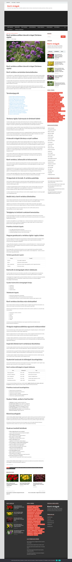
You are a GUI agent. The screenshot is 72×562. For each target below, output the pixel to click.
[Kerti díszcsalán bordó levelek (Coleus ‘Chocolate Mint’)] (39, 478)
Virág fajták (8, 33)
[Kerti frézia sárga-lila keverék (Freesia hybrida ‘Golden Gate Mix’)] (9, 524)
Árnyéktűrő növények (52, 129)
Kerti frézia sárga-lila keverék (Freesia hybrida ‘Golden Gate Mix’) (18, 525)
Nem (59, 560)
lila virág (29, 518)
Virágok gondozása (19, 29)
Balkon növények (51, 131)
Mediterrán (50, 151)
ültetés (56, 121)
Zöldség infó (49, 524)
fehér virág (57, 95)
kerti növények (51, 100)
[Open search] (65, 27)
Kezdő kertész (49, 517)
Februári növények (51, 140)
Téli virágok (9, 29)
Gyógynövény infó (50, 522)
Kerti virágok (13, 2)
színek (56, 112)
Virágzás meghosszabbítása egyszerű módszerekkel (18, 109)
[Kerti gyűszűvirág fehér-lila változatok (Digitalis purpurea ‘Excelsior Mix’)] (9, 530)
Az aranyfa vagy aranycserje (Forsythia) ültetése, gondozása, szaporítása (60, 63)
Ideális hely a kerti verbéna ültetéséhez (16, 103)
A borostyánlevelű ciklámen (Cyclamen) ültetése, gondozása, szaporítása (59, 56)
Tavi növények (50, 167)
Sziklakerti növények (51, 160)
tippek (63, 115)
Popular (50, 51)
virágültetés (12, 468)
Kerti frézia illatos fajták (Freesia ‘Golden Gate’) (25, 484)
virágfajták (54, 117)
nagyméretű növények (52, 106)
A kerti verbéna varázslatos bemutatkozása (17, 96)
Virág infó (49, 518)
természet (57, 115)
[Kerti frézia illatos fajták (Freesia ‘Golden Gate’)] (26, 478)
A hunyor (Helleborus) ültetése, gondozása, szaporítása (59, 76)
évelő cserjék (50, 121)
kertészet (17, 467)
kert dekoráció (12, 467)
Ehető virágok (50, 135)
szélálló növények (33, 467)
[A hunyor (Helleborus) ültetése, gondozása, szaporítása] (50, 75)
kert (54, 97)
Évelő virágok (24, 27)
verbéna (8, 468)
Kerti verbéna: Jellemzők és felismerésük (16, 100)
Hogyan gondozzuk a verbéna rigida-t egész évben (18, 105)
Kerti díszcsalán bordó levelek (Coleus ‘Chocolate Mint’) (38, 484)
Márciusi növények (51, 149)
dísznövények (51, 95)
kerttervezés (51, 101)
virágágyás (61, 118)
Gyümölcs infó (49, 526)
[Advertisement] (36, 18)
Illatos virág (50, 145)
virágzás (56, 118)
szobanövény (50, 112)
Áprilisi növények (51, 128)
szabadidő (42, 524)
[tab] (50, 52)
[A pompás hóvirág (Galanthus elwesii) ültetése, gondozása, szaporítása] (50, 81)
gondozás (50, 97)
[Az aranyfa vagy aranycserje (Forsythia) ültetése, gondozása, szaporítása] (50, 61)
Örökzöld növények (51, 154)
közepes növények (58, 103)
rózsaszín (29, 524)
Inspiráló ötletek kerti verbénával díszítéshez (17, 111)
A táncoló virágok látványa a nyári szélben (17, 99)
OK (56, 560)
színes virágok (40, 467)
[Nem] (70, 560)
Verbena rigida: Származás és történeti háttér (17, 97)
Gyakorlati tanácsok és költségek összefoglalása (18, 112)
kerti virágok (58, 100)
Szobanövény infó (50, 520)
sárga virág (37, 527)
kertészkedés (51, 103)
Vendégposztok (50, 170)
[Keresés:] (56, 36)
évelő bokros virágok (58, 120)
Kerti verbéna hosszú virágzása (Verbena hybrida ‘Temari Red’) (11, 484)
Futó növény (50, 142)
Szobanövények (51, 161)
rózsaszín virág (36, 524)
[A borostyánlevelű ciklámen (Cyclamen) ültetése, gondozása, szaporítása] (50, 54)
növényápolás (27, 467)
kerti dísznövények (51, 98)
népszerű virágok (60, 106)
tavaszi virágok (51, 115)
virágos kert (50, 118)
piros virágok (57, 109)
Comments (56, 51)
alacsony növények (51, 92)
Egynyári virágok (51, 133)
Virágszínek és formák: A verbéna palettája (17, 101)
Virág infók (18, 2)
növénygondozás (36, 521)
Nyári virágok (49, 27)
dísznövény (56, 94)
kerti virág (22, 467)
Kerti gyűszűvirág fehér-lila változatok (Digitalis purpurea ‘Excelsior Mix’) (19, 531)
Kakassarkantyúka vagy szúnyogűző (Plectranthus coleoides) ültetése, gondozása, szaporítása (60, 70)
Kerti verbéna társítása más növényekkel (16, 108)
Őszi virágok (56, 27)
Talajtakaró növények (52, 163)
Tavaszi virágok (40, 27)
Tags (62, 51)
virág (49, 117)
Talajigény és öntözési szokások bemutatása (17, 104)
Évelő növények (51, 136)
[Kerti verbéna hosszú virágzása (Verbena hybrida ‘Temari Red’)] (12, 478)
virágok (60, 117)
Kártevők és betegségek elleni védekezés (16, 107)
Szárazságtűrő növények (52, 158)
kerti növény (59, 98)
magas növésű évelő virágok (38, 518)
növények (29, 521)
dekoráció (50, 94)
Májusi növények (51, 147)
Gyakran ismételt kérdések (14, 113)
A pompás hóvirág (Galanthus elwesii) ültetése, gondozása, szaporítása (60, 83)
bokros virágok (59, 92)
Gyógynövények (32, 27)
